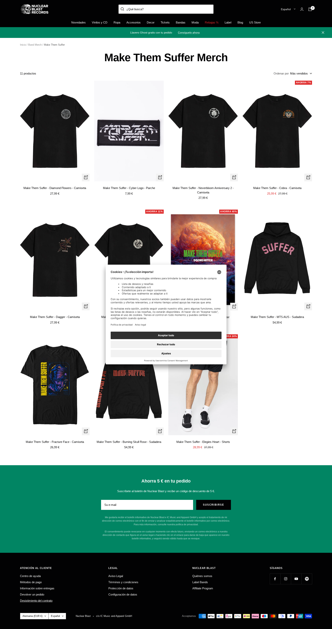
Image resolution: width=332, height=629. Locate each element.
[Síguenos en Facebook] (275, 579)
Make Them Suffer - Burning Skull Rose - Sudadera (129, 441)
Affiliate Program (202, 588)
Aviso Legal (115, 576)
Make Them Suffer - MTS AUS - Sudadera (277, 317)
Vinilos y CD (99, 22)
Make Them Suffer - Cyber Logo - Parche (129, 188)
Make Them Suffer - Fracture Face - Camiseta (55, 441)
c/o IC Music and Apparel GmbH (114, 616)
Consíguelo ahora (189, 32)
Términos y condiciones (123, 582)
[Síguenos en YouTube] (296, 579)
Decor (150, 22)
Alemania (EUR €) (32, 616)
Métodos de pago (31, 582)
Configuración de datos (122, 594)
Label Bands (200, 582)
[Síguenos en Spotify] (306, 579)
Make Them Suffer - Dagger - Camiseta (55, 317)
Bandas (180, 22)
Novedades (78, 22)
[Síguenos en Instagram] (285, 579)
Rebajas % (211, 22)
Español (286, 9)
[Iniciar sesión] (302, 9)
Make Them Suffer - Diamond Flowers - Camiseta (54, 188)
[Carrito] (310, 9)
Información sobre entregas (37, 588)
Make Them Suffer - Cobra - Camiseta (277, 188)
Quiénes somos (202, 576)
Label (228, 22)
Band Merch (35, 44)
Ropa (117, 22)
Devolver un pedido (32, 594)
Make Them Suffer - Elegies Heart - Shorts (203, 441)
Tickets (165, 22)
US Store (255, 22)
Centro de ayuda (30, 576)
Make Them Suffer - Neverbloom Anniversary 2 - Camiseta (203, 190)
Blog (240, 22)
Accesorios (133, 22)
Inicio (23, 44)
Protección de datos (120, 588)
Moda (195, 22)
